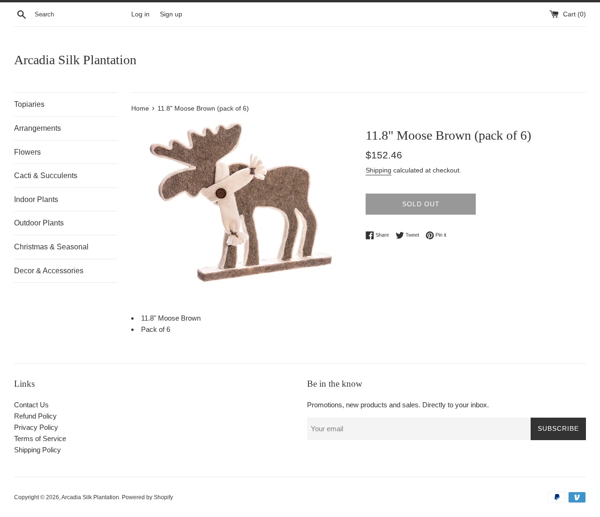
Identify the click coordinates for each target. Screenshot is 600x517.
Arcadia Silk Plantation (75, 59)
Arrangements (37, 128)
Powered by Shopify (147, 497)
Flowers (27, 152)
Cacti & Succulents (45, 176)
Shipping (378, 170)
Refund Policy (35, 416)
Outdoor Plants (39, 223)
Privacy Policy (36, 427)
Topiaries (29, 104)
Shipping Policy (37, 450)
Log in (140, 14)
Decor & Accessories (48, 271)
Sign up (171, 14)
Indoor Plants (36, 199)
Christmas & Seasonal (51, 247)
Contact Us (31, 405)
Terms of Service (40, 438)
